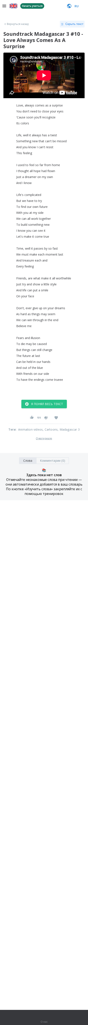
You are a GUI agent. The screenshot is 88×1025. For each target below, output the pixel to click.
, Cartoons (50, 429)
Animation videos (30, 429)
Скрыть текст (74, 24)
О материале (44, 438)
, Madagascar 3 (69, 429)
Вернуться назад (18, 24)
